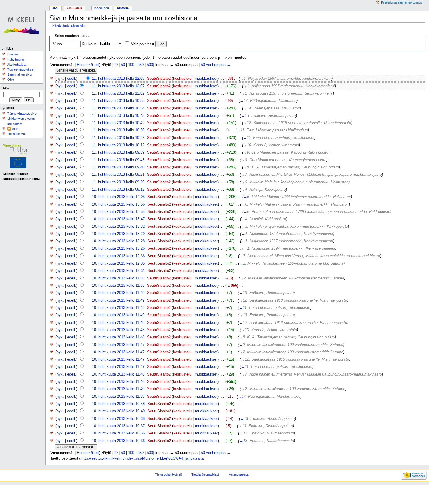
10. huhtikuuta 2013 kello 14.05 (118, 197)
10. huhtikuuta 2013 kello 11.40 (118, 389)
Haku (6, 87)
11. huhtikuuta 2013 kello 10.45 (118, 116)
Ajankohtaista (16, 64)
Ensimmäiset (88, 65)
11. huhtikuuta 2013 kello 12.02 (118, 93)
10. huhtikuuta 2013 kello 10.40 (118, 411)
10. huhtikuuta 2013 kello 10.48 (118, 404)
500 (150, 65)
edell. (71, 79)
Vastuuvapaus (239, 474)
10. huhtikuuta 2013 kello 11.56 (118, 278)
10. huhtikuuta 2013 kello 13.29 (118, 234)
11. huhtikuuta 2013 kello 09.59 (118, 152)
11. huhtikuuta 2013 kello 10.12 (118, 145)
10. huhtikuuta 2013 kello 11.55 (118, 286)
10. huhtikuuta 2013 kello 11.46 (118, 374)
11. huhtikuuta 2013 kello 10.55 (118, 101)
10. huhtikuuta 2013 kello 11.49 (118, 293)
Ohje (10, 79)
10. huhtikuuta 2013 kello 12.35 (118, 263)
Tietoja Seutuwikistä (205, 474)
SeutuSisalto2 (159, 79)
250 (140, 65)
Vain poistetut (142, 44)
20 (116, 65)
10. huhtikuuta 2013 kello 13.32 (118, 227)
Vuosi (58, 44)
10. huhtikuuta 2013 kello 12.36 (118, 256)
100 (131, 65)
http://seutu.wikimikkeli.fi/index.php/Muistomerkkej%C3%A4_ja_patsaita (142, 458)
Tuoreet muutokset (20, 69)
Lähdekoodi (101, 8)
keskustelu (182, 79)
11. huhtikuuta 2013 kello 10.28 (118, 138)
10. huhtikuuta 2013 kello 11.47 (118, 345)
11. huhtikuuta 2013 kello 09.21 (118, 175)
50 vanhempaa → (216, 65)
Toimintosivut (16, 133)
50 (123, 65)
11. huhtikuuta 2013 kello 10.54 (118, 108)
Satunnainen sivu (19, 74)
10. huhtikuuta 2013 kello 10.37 (118, 426)
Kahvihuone (15, 59)
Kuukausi (89, 44)
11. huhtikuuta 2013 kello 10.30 (118, 130)
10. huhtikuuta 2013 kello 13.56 (118, 204)
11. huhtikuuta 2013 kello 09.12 (118, 189)
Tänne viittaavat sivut (22, 113)
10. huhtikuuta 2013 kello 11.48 (118, 323)
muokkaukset (206, 79)
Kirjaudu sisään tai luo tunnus (401, 2)
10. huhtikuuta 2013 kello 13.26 (118, 248)
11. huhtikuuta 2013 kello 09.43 (118, 160)
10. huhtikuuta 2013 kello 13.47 (118, 219)
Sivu (55, 8)
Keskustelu (74, 8)
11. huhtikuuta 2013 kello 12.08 (118, 79)
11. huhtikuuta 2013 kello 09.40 (118, 167)
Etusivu (12, 54)
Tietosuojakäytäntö (168, 474)
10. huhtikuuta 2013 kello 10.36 (118, 433)
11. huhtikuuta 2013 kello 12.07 (118, 86)
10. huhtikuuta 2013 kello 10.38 (118, 419)
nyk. (60, 86)
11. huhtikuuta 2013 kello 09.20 (118, 182)
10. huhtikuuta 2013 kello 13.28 (118, 241)
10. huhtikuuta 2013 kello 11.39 (118, 396)
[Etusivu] (22, 22)
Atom (15, 129)
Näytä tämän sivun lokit (68, 25)
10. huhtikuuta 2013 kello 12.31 (118, 271)
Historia (123, 8)
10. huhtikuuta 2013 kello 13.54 (118, 212)
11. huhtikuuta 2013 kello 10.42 (118, 123)
